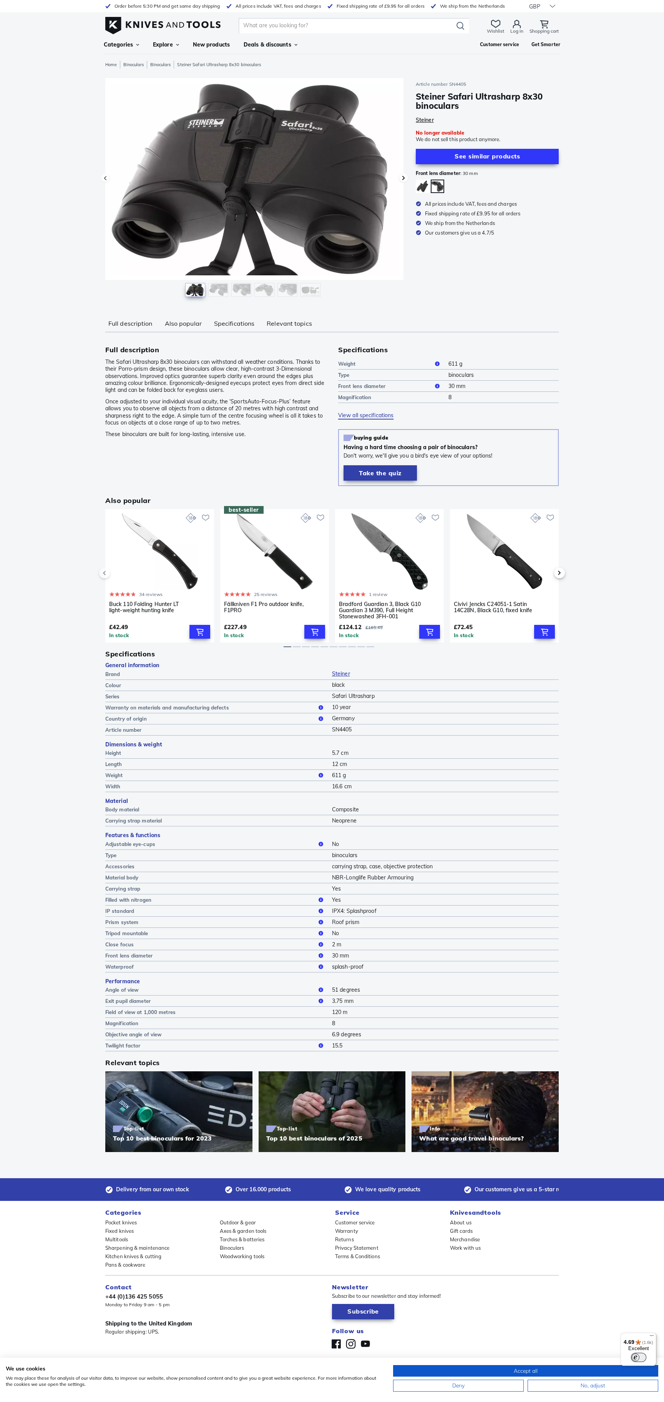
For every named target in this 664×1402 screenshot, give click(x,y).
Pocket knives (121, 1222)
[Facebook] (336, 1344)
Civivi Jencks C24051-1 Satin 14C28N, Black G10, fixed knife (493, 607)
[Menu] (651, 1337)
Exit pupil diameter (128, 1001)
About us (460, 1222)
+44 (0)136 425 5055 (134, 1296)
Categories (118, 44)
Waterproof (119, 967)
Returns (344, 1239)
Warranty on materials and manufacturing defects (167, 707)
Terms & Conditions (357, 1256)
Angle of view (121, 990)
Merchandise (465, 1239)
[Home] (163, 23)
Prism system (121, 922)
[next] (546, 573)
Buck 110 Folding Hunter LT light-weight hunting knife (144, 607)
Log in (516, 31)
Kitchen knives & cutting (133, 1256)
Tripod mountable (126, 933)
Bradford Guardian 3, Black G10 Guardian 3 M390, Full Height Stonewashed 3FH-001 (380, 610)
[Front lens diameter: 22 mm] (422, 186)
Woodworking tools (242, 1256)
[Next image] (403, 178)
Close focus (119, 944)
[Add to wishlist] (205, 517)
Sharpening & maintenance (137, 1248)
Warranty (346, 1231)
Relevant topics (289, 323)
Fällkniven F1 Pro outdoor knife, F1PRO (264, 607)
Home (111, 64)
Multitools (116, 1239)
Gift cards (461, 1231)
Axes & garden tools (243, 1231)
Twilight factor (123, 1045)
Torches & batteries (242, 1239)
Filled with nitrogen (128, 900)
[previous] (117, 573)
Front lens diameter (361, 386)
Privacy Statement (356, 1248)
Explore (163, 44)
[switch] (638, 1357)
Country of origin (126, 719)
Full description (130, 323)
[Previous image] (105, 178)
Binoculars (133, 64)
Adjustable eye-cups (130, 844)
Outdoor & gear (238, 1222)
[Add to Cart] (199, 632)
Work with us (465, 1248)
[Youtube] (365, 1344)
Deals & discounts (267, 44)
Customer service (355, 1222)
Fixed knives (119, 1231)
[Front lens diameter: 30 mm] (437, 186)
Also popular (183, 323)
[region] (254, 189)
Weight (347, 364)
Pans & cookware (125, 1265)
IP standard (119, 911)
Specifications (234, 323)
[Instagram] (351, 1344)
